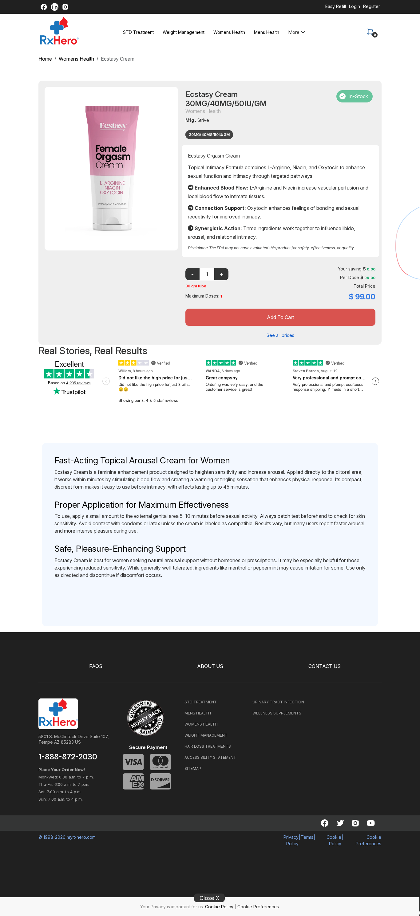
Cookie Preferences (258, 906)
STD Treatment (138, 32)
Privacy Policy (291, 840)
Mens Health (266, 32)
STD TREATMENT (200, 702)
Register (371, 6)
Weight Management (183, 32)
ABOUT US (210, 666)
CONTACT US (324, 666)
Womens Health (229, 32)
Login (354, 6)
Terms (307, 837)
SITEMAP (192, 768)
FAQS (95, 666)
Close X (210, 898)
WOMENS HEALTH (201, 724)
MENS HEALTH (197, 713)
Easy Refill (335, 6)
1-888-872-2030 (67, 757)
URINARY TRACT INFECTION (278, 702)
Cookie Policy (219, 906)
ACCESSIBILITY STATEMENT (210, 757)
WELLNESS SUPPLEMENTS (276, 713)
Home (45, 59)
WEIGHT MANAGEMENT (206, 735)
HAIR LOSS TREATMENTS (207, 746)
